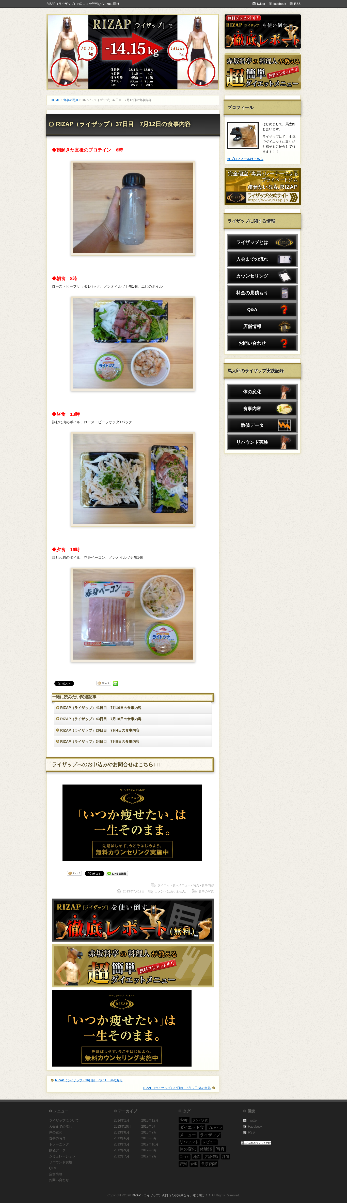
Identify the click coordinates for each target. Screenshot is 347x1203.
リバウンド (189, 1142)
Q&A (252, 309)
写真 (196, 885)
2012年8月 (149, 1150)
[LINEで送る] (115, 684)
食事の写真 (70, 100)
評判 (183, 1164)
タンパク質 (200, 1120)
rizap (184, 1119)
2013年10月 (122, 1126)
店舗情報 (252, 326)
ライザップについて (64, 1120)
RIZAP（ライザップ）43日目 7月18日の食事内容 (100, 719)
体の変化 (252, 391)
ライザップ (210, 1134)
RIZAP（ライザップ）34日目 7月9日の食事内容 (99, 741)
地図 (196, 1157)
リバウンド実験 (252, 442)
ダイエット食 (166, 885)
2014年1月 (121, 1120)
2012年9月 (121, 1150)
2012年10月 (150, 1144)
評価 (225, 1157)
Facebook (255, 1126)
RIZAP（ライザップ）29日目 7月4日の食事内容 (99, 730)
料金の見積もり (252, 292)
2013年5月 (149, 1138)
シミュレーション (62, 1156)
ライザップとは (252, 242)
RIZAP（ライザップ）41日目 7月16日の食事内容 (100, 708)
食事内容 (208, 885)
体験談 (206, 1149)
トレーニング (59, 1144)
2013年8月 (121, 1132)
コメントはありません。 (171, 891)
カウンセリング (252, 275)
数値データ (252, 425)
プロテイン (215, 1127)
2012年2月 (149, 1156)
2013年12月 (150, 1120)
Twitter (253, 1120)
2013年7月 (149, 1132)
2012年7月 (121, 1156)
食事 (194, 1164)
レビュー (209, 1142)
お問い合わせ (252, 343)
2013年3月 (121, 1144)
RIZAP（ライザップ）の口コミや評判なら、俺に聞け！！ (85, 4)
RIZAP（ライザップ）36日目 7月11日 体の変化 (88, 1080)
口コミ (185, 1157)
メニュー (184, 885)
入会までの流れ (252, 259)
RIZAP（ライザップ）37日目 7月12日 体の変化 (177, 1088)
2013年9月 (149, 1126)
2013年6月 (121, 1138)
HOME (55, 100)
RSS (251, 1132)
